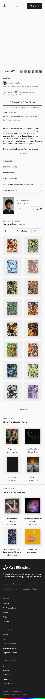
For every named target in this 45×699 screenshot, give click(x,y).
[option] (21, 71)
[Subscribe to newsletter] (38, 584)
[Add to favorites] (40, 78)
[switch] (13, 71)
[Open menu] (23, 6)
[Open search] (17, 6)
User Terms (26, 589)
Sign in (34, 6)
